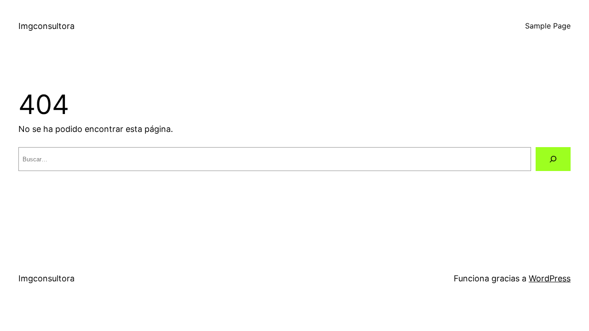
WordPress (550, 278)
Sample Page (548, 25)
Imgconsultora (46, 26)
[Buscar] (553, 159)
